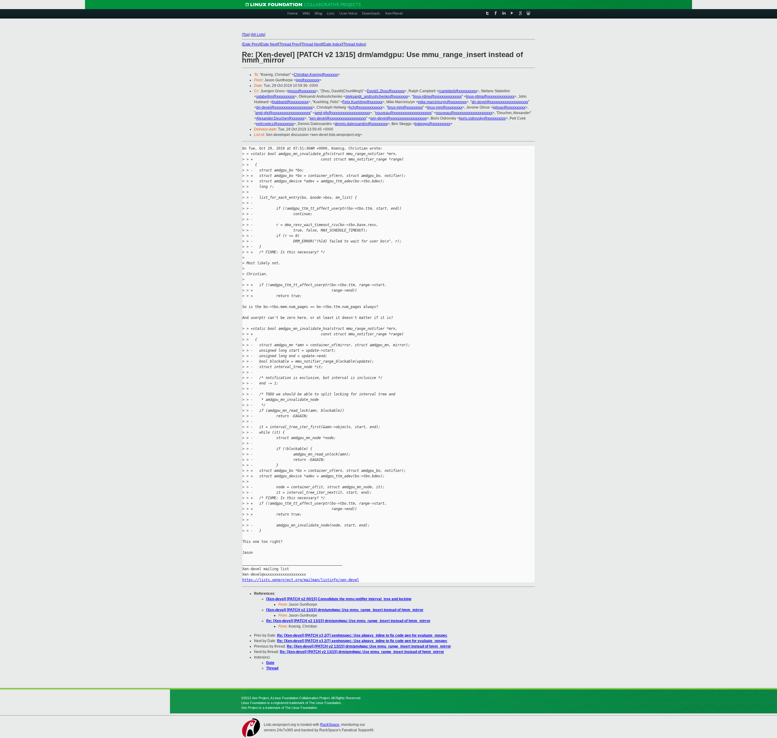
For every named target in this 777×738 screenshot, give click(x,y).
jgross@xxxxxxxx (302, 91)
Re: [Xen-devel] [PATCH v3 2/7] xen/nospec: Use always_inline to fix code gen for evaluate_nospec (362, 635)
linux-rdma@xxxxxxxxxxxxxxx (437, 96)
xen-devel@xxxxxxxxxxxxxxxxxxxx (338, 118)
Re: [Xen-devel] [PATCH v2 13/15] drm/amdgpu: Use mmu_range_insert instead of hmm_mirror (348, 621)
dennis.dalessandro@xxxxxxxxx (361, 124)
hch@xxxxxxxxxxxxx (365, 107)
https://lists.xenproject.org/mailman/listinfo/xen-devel (300, 580)
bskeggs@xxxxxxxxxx (432, 124)
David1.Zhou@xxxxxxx (386, 91)
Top (246, 34)
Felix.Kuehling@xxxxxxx (362, 102)
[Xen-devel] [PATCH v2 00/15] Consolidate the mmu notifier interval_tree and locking (338, 599)
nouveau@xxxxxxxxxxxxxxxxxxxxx (403, 113)
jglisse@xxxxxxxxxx (509, 107)
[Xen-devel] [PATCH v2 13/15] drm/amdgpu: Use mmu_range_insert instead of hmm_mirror (344, 610)
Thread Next (311, 44)
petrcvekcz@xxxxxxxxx (275, 124)
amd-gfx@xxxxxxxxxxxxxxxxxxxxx (282, 113)
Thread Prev (289, 44)
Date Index (332, 44)
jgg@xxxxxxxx (307, 80)
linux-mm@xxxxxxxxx (405, 107)
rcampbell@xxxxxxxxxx (458, 91)
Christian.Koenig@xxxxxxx (316, 75)
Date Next (269, 44)
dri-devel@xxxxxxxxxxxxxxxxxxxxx (500, 102)
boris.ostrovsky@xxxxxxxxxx (482, 118)
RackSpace (329, 725)
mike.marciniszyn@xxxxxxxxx (442, 102)
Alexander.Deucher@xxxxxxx (280, 118)
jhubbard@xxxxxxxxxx (290, 102)
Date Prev (251, 44)
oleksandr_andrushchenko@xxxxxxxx (376, 96)
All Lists (258, 34)
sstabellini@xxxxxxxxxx (275, 96)
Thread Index (354, 44)
